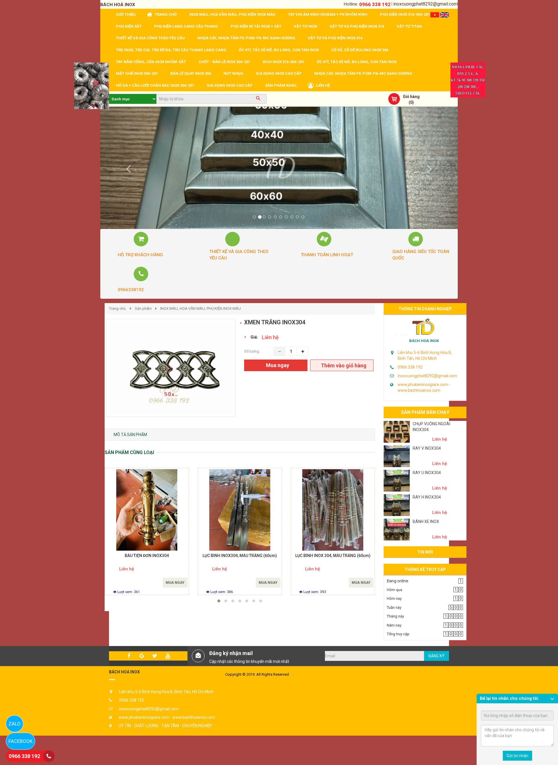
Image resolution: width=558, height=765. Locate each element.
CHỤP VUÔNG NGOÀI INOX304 (431, 426)
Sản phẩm (143, 308)
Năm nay (394, 625)
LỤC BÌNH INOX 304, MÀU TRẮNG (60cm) (333, 556)
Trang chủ (117, 308)
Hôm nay (394, 598)
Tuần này (394, 607)
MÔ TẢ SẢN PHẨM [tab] (130, 434)
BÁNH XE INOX (426, 521)
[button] (127, 168)
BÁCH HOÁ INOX (424, 341)
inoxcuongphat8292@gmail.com (425, 4)
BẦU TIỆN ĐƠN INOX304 (147, 556)
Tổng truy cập (398, 634)
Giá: (254, 337)
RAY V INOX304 (427, 448)
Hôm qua (394, 590)
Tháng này (395, 616)
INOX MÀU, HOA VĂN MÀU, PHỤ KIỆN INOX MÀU (200, 308)
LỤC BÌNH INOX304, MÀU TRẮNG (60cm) (240, 556)
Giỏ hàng (411, 96)
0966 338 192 (375, 4)
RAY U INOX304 (427, 472)
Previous (97, 373)
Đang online (397, 581)
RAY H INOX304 (427, 497)
